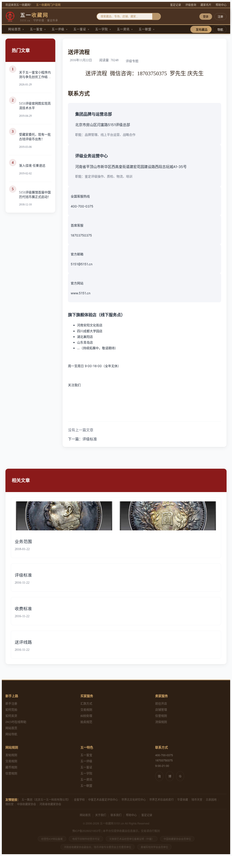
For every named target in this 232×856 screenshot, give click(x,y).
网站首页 (16, 29)
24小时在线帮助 (15, 721)
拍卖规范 (86, 721)
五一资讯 (125, 29)
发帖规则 (11, 755)
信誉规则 (161, 715)
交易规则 (86, 709)
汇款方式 (86, 703)
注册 (220, 16)
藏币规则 (11, 767)
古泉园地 (211, 799)
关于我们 (100, 815)
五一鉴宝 (38, 29)
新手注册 (11, 703)
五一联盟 (147, 29)
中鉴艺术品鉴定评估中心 (103, 799)
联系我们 (116, 815)
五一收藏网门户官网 (48, 5)
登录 (205, 16)
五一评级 (60, 29)
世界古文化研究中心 (133, 799)
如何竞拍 (11, 709)
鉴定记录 (175, 5)
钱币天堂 (196, 799)
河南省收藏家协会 (50, 804)
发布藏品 (202, 29)
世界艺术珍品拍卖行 (161, 799)
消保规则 (161, 721)
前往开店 (161, 703)
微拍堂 (9, 804)
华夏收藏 (182, 799)
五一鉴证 (81, 29)
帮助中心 (221, 5)
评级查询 (190, 5)
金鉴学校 (79, 799)
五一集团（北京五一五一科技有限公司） (46, 799)
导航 (220, 29)
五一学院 (103, 29)
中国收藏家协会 (26, 804)
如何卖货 (11, 715)
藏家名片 (206, 5)
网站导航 (11, 734)
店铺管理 (161, 709)
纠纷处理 (86, 715)
